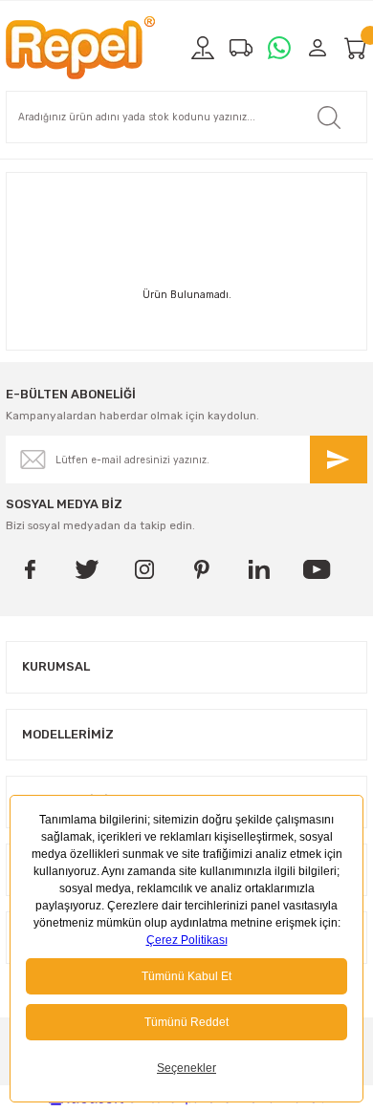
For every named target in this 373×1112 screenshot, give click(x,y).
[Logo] (80, 47)
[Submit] (338, 459)
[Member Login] (317, 47)
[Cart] (355, 47)
